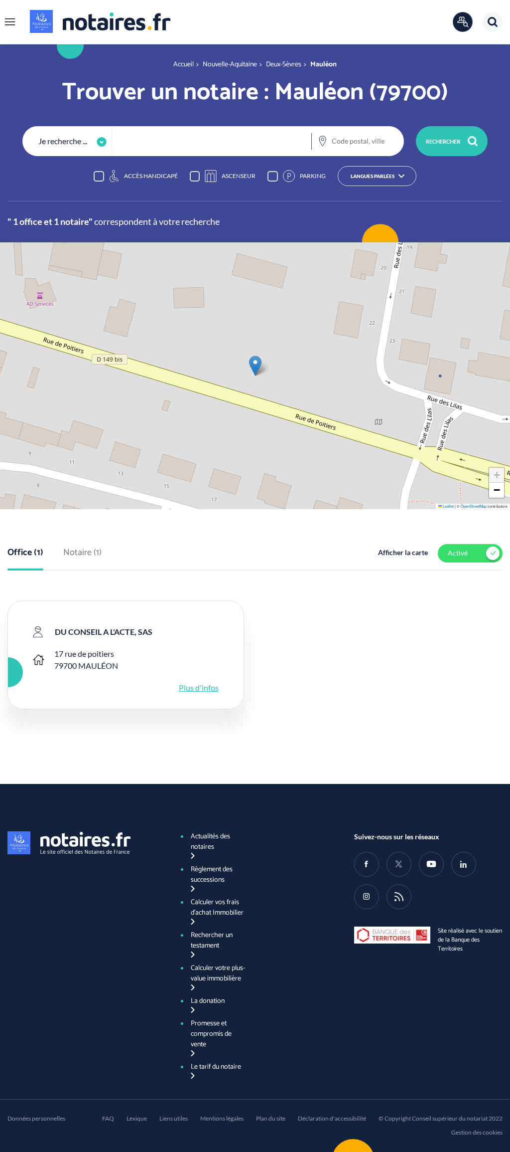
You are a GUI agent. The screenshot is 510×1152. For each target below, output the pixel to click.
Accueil (183, 64)
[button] (10, 21)
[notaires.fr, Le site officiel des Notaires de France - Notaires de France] (81, 842)
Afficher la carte (403, 552)
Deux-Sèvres (283, 64)
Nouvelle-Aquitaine (230, 64)
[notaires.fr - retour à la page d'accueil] (100, 21)
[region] (255, 176)
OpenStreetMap (474, 506)
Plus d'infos (199, 687)
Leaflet (448, 506)
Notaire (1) (82, 553)
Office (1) (25, 553)
